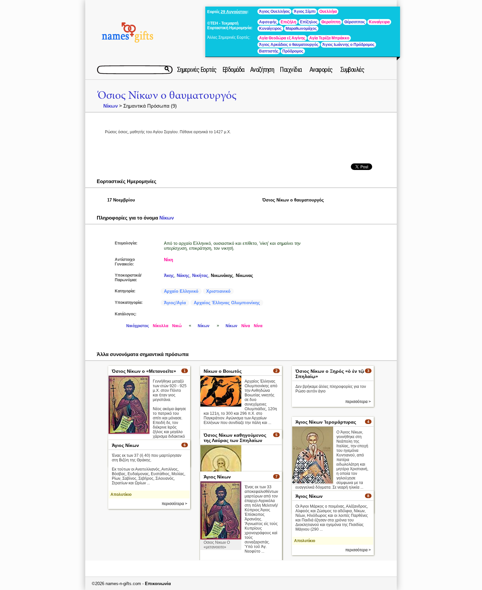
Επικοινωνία (158, 583)
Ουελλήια (328, 11)
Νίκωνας (244, 275)
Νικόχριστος (137, 326)
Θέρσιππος (354, 22)
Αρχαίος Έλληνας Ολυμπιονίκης (227, 302)
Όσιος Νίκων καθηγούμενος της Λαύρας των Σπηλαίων (235, 437)
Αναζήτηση (262, 70)
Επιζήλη (288, 22)
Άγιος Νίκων (125, 445)
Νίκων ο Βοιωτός (223, 371)
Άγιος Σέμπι (304, 11)
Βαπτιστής (268, 51)
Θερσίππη (330, 22)
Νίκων (110, 106)
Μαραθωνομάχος (301, 28)
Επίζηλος (308, 22)
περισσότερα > (358, 401)
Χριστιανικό (218, 291)
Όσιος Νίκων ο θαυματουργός (167, 95)
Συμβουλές (352, 70)
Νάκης (183, 275)
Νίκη (168, 259)
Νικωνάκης (222, 275)
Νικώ (177, 326)
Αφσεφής (268, 22)
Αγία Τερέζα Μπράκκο (329, 38)
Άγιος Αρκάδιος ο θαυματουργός (288, 44)
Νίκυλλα (160, 326)
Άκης (169, 275)
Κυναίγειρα (379, 22)
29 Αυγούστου (234, 12)
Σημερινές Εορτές (196, 70)
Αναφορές (321, 70)
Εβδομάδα (233, 70)
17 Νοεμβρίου (121, 200)
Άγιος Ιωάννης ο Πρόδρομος (348, 44)
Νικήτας (200, 275)
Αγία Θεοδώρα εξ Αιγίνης (282, 38)
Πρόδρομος (292, 51)
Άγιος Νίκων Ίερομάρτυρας (325, 422)
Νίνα (245, 326)
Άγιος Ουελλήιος (274, 11)
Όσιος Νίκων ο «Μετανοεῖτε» (144, 371)
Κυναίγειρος (270, 28)
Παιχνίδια (291, 70)
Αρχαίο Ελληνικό (181, 291)
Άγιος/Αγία (175, 302)
